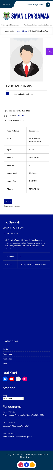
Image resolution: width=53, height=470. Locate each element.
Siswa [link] (24, 31)
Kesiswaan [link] (7, 354)
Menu (7, 4)
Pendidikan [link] (7, 359)
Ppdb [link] (5, 364)
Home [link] (18, 31)
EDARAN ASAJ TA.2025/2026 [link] (16, 426)
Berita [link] (5, 349)
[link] (49, 51)
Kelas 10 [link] (20, 116)
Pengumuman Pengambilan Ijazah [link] (17, 437)
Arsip (5, 396)
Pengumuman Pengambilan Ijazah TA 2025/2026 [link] (23, 415)
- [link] (20, 465)
